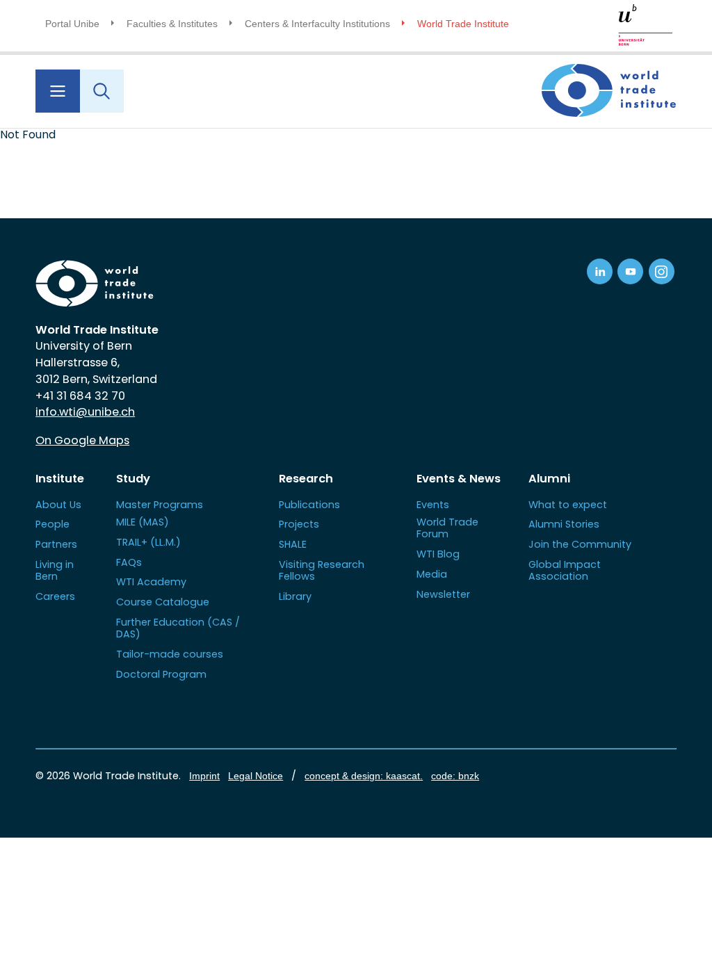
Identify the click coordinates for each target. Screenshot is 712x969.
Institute (59, 479)
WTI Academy (151, 582)
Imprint (204, 775)
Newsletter (443, 594)
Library (295, 596)
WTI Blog (438, 554)
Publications (309, 505)
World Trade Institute (463, 23)
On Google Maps (82, 440)
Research (306, 479)
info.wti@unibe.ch (85, 412)
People (52, 524)
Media (431, 574)
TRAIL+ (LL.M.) (148, 542)
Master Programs (159, 505)
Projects (299, 524)
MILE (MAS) (142, 522)
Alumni (549, 479)
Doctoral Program (161, 674)
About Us (58, 505)
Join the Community (579, 544)
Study (133, 479)
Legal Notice (255, 775)
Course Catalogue (162, 602)
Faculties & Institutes (172, 23)
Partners (56, 544)
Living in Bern (54, 570)
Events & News (458, 479)
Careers (55, 596)
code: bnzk (455, 775)
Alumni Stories (563, 524)
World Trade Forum (447, 528)
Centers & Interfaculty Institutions (317, 23)
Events (432, 505)
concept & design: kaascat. (364, 775)
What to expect (567, 505)
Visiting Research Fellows (321, 570)
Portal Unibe (72, 23)
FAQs (129, 562)
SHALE (293, 544)
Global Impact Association (564, 570)
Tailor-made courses (169, 654)
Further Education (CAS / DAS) (178, 628)
